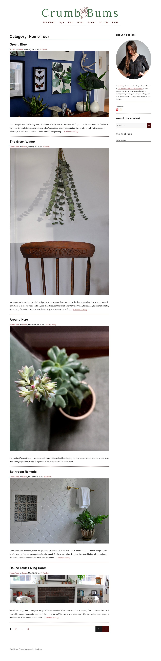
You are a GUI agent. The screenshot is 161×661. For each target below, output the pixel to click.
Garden (91, 22)
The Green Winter (22, 141)
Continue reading (71, 131)
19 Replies (48, 476)
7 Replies (43, 49)
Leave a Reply (50, 324)
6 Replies (46, 146)
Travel (115, 22)
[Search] (149, 125)
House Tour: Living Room (28, 568)
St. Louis (103, 22)
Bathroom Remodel (23, 471)
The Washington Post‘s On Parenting (130, 88)
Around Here (19, 319)
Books (80, 22)
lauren (20, 49)
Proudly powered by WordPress (31, 649)
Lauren (120, 86)
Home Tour (14, 146)
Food (70, 22)
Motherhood (49, 22)
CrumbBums (14, 649)
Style (61, 22)
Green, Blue (18, 44)
